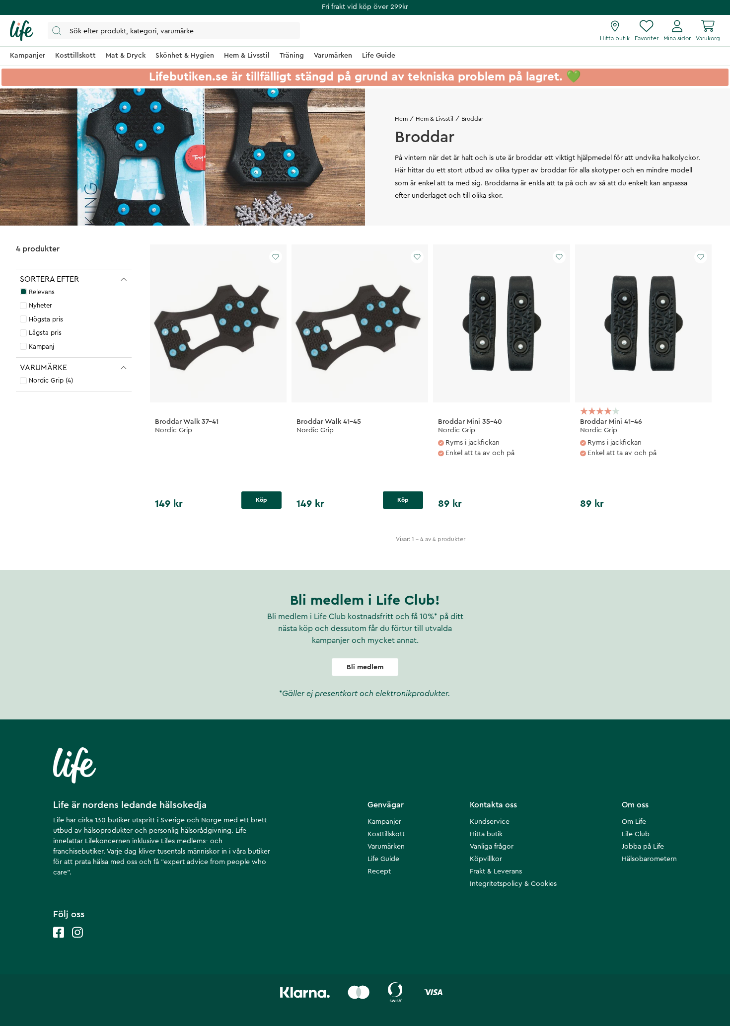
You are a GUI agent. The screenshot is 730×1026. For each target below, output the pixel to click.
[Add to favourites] (275, 256)
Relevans (42, 292)
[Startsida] (21, 30)
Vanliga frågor (491, 846)
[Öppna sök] (173, 30)
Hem (401, 119)
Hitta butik (486, 834)
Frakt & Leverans (496, 871)
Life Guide (383, 859)
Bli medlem (365, 667)
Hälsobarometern (649, 859)
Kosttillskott (386, 834)
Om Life (634, 821)
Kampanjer (384, 821)
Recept (379, 871)
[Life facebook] (58, 942)
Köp (261, 500)
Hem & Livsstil (434, 119)
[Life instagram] (77, 942)
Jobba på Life (643, 846)
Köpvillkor (486, 859)
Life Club (636, 834)
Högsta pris (46, 319)
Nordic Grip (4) (51, 380)
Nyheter (40, 305)
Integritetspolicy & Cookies (513, 883)
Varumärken (386, 846)
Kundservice (490, 821)
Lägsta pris (45, 332)
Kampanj (41, 346)
